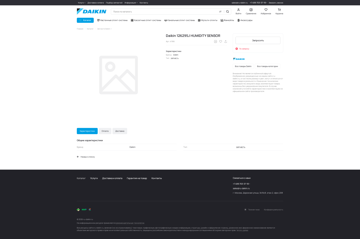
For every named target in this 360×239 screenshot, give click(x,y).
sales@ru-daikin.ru (240, 2)
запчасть (175, 58)
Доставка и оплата (112, 178)
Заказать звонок (276, 3)
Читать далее (242, 230)
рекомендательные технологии (130, 223)
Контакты (157, 178)
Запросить (258, 40)
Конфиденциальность (273, 209)
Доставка (119, 131)
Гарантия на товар (137, 178)
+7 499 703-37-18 (258, 2)
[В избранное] (220, 41)
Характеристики (87, 131)
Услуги (94, 178)
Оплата (105, 131)
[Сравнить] (215, 41)
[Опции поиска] (220, 11)
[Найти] (227, 11)
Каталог (81, 178)
